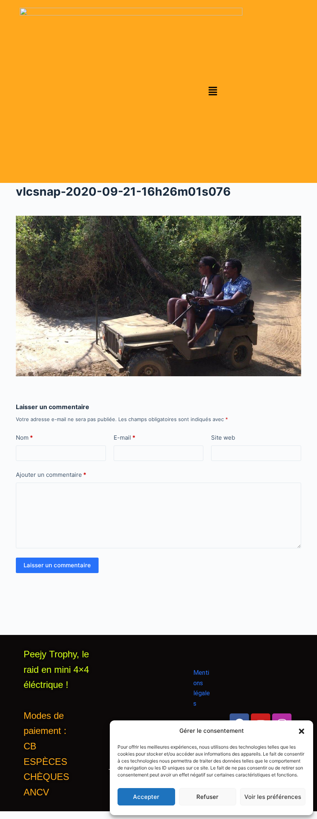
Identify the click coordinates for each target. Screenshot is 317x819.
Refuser (207, 796)
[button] (301, 731)
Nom (24, 437)
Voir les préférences (272, 796)
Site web (223, 437)
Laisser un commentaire (57, 565)
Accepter (146, 796)
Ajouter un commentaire (51, 474)
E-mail (124, 437)
